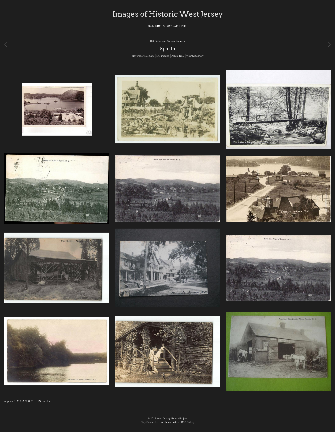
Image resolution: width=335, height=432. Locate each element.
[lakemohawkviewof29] (57, 134)
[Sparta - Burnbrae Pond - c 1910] (56, 384)
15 (39, 401)
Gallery (154, 26)
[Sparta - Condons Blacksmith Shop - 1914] (278, 390)
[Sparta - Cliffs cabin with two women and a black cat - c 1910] (167, 385)
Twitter (175, 422)
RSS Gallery (188, 422)
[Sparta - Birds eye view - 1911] (278, 300)
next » (46, 401)
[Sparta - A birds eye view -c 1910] (56, 223)
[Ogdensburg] (329, 44)
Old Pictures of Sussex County (167, 41)
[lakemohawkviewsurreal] (167, 142)
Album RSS (178, 55)
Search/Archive (174, 26)
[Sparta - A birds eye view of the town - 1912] (167, 221)
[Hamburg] (5, 44)
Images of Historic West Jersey (167, 14)
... (35, 401)
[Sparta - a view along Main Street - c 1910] (167, 306)
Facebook (165, 422)
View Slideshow (194, 55)
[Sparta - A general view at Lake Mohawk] (278, 220)
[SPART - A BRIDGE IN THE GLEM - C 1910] (278, 148)
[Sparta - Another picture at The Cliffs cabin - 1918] (56, 302)
